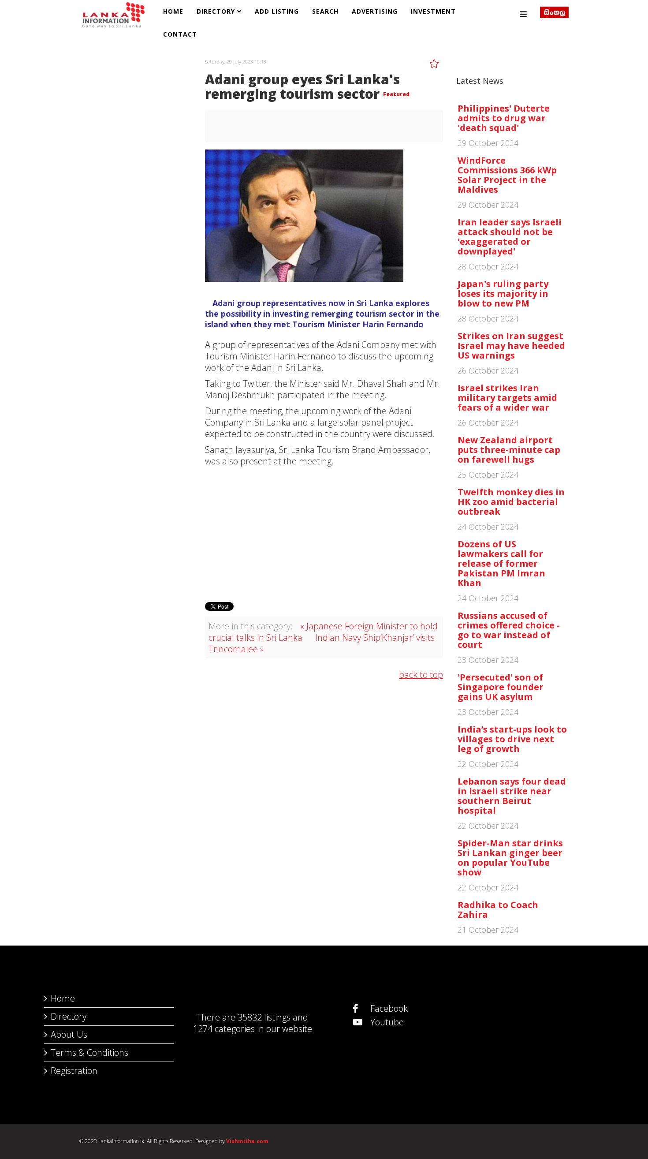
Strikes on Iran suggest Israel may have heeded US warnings (511, 345)
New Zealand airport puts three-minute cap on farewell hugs (509, 449)
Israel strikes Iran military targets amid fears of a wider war (507, 397)
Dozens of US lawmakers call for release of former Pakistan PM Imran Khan (501, 563)
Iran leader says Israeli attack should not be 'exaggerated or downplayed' (510, 236)
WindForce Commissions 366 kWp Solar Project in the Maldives (507, 174)
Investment (433, 11)
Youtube (386, 1022)
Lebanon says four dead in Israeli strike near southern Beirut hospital (512, 795)
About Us (69, 1034)
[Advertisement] (324, 533)
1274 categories (224, 1029)
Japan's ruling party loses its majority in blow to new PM (503, 293)
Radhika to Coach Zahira (498, 909)
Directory (216, 11)
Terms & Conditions (89, 1052)
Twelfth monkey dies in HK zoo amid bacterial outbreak (511, 501)
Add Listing (277, 11)
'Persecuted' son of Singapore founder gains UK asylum (501, 687)
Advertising (375, 11)
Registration (74, 1071)
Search (325, 11)
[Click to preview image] (324, 216)
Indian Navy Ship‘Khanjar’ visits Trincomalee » (322, 643)
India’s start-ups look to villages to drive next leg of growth (512, 739)
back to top (421, 674)
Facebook (388, 1008)
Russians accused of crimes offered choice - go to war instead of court (509, 630)
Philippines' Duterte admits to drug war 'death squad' (504, 118)
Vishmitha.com (247, 1141)
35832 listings (264, 1017)
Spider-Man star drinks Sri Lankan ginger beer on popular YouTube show (510, 857)
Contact (180, 34)
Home (173, 11)
